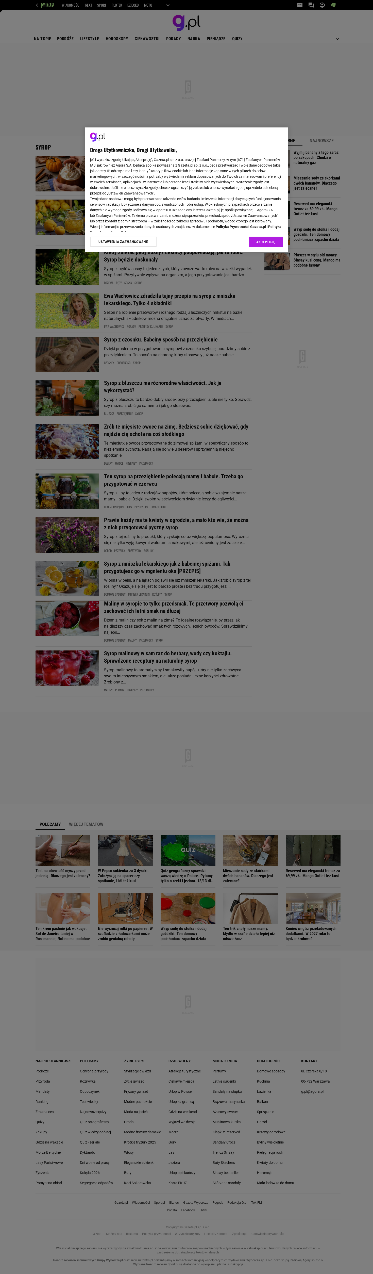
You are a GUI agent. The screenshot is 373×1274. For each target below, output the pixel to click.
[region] (186, 189)
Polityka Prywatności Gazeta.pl (241, 227)
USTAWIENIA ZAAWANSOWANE (123, 242)
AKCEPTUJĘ (265, 242)
